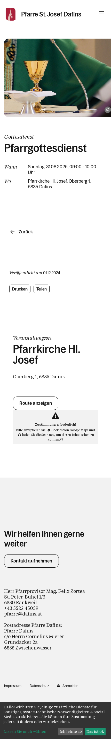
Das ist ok (95, 731)
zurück (26, 231)
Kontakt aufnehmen (31, 561)
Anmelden (70, 686)
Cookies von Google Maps (69, 430)
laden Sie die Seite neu (38, 435)
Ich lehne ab (71, 731)
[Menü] (101, 13)
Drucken (20, 289)
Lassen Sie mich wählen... (27, 731)
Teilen (41, 289)
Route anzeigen (35, 403)
